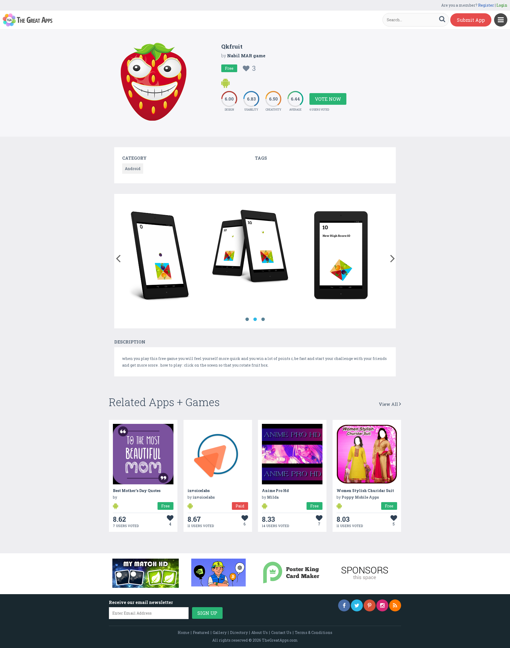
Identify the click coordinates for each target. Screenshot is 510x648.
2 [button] (255, 319)
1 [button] (247, 319)
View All (389, 404)
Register (486, 5)
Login (501, 5)
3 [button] (263, 319)
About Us (259, 632)
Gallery (220, 632)
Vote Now (328, 99)
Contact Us (281, 632)
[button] (118, 257)
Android (133, 168)
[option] (159, 256)
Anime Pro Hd (275, 490)
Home (183, 632)
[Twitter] (357, 605)
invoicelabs (199, 490)
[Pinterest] (370, 605)
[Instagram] (382, 605)
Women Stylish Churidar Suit (365, 490)
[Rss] (395, 605)
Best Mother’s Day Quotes (136, 490)
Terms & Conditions (313, 632)
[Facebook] (344, 605)
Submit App (471, 20)
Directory (239, 632)
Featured (201, 632)
